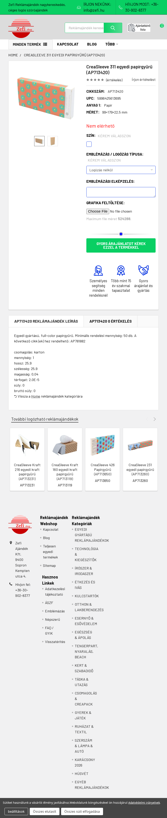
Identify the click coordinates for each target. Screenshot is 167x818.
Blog (92, 44)
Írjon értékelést (144, 79)
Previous (147, 419)
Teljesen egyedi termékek (50, 551)
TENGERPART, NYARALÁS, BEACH (86, 651)
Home (35, 396)
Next (154, 419)
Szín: (108, 135)
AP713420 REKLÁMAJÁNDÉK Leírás (46, 321)
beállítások (16, 811)
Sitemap (49, 565)
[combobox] (93, 28)
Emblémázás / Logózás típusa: (114, 157)
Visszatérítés (55, 641)
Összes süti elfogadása (82, 811)
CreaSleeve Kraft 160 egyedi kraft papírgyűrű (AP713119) (65, 471)
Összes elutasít (44, 811)
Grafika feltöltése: (105, 203)
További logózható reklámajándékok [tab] (44, 418)
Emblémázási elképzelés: (110, 181)
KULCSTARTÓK (87, 596)
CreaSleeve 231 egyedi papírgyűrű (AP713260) (140, 469)
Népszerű (52, 619)
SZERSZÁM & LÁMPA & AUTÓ (84, 745)
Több (110, 44)
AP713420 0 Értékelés (110, 321)
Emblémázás (55, 611)
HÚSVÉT (81, 773)
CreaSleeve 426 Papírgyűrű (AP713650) (103, 469)
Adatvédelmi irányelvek (144, 803)
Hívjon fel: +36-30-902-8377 (23, 590)
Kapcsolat (68, 44)
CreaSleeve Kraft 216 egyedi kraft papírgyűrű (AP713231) (27, 471)
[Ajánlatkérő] (143, 28)
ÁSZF (49, 602)
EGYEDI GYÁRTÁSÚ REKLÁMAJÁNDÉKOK (92, 535)
